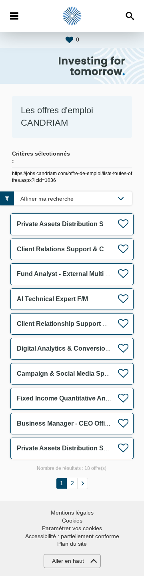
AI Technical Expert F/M (52, 299)
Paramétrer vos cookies (72, 528)
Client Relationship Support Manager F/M (79, 323)
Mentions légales (72, 512)
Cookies (72, 520)
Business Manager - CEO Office (64, 423)
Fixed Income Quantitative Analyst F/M (74, 398)
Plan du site (72, 543)
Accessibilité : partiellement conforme (72, 536)
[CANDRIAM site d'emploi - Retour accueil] (72, 16)
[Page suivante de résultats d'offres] (83, 483)
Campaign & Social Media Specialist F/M (77, 373)
